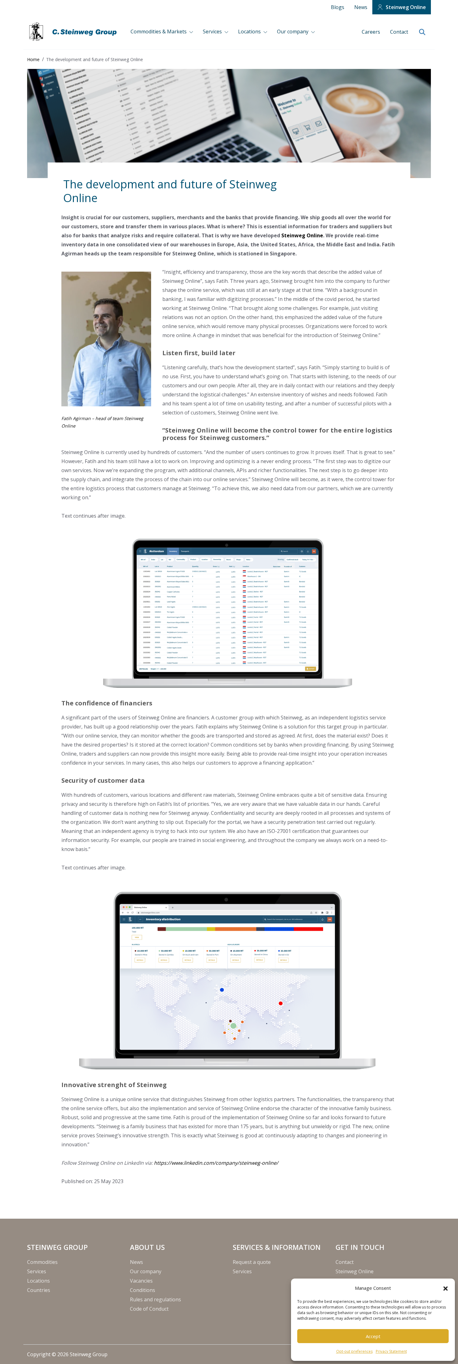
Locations (250, 31)
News (360, 7)
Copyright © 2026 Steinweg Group (67, 1354)
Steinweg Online (406, 7)
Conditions (142, 1290)
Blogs (337, 7)
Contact (399, 31)
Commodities (42, 1262)
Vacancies (141, 1280)
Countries (38, 1290)
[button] (445, 1288)
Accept (373, 1336)
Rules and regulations (155, 1299)
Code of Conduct (149, 1308)
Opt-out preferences (354, 1351)
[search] (422, 32)
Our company (293, 31)
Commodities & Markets (159, 31)
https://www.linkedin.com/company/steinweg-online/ (216, 1162)
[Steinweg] (74, 32)
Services (213, 31)
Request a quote (252, 1262)
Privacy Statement (391, 1351)
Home (33, 59)
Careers (371, 31)
